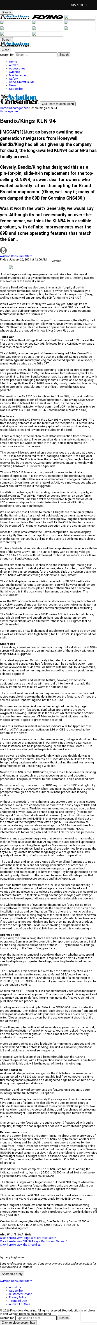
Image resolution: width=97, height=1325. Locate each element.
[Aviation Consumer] (16, 18)
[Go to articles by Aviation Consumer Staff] (48, 250)
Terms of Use (18, 1300)
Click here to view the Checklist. (20, 1244)
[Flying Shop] (47, 35)
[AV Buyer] (79, 24)
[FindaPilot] (16, 35)
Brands (6, 12)
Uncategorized (18, 108)
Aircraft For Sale (19, 1304)
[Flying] (48, 18)
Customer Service (20, 1294)
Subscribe (16, 1290)
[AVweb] (16, 24)
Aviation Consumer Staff (16, 256)
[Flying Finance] (79, 30)
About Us (15, 1287)
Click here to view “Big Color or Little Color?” (28, 1238)
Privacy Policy (17, 1297)
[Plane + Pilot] (48, 30)
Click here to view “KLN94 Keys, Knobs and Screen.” (33, 1241)
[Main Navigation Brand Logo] (15, 46)
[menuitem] (53, 61)
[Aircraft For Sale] (48, 24)
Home (4, 108)
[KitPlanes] (16, 30)
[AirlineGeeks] (79, 18)
